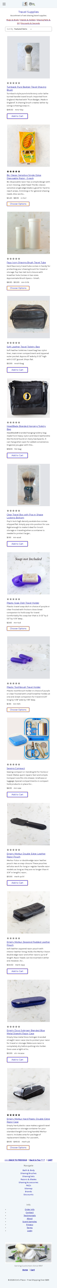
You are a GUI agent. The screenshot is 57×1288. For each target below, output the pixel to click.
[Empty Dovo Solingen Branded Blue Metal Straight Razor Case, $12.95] (28, 1001)
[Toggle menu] (4, 4)
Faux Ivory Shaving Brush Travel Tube (26, 262)
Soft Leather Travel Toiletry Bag (23, 346)
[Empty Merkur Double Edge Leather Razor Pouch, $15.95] (28, 824)
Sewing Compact (16, 768)
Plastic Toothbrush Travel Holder (24, 687)
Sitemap (28, 1188)
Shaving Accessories (28, 1182)
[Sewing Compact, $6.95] (28, 739)
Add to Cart (17, 116)
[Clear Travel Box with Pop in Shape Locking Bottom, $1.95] (28, 485)
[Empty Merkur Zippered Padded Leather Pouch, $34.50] (28, 912)
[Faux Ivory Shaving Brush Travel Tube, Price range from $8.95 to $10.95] (28, 233)
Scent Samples (30, 1221)
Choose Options (18, 204)
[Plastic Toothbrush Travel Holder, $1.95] (28, 657)
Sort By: (10, 29)
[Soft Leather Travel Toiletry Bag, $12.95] (28, 317)
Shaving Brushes (28, 1173)
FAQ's (28, 1185)
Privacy (29, 1224)
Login (29, 1230)
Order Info (29, 1209)
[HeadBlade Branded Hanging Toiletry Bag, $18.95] (28, 398)
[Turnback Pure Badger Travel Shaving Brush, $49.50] (28, 57)
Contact (30, 1212)
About (30, 1218)
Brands (28, 1191)
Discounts (28, 1194)
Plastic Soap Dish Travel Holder (23, 603)
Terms (30, 1227)
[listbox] (23, 29)
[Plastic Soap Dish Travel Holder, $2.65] (28, 573)
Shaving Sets (28, 1176)
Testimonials (30, 1215)
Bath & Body (29, 1170)
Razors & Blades (29, 1179)
